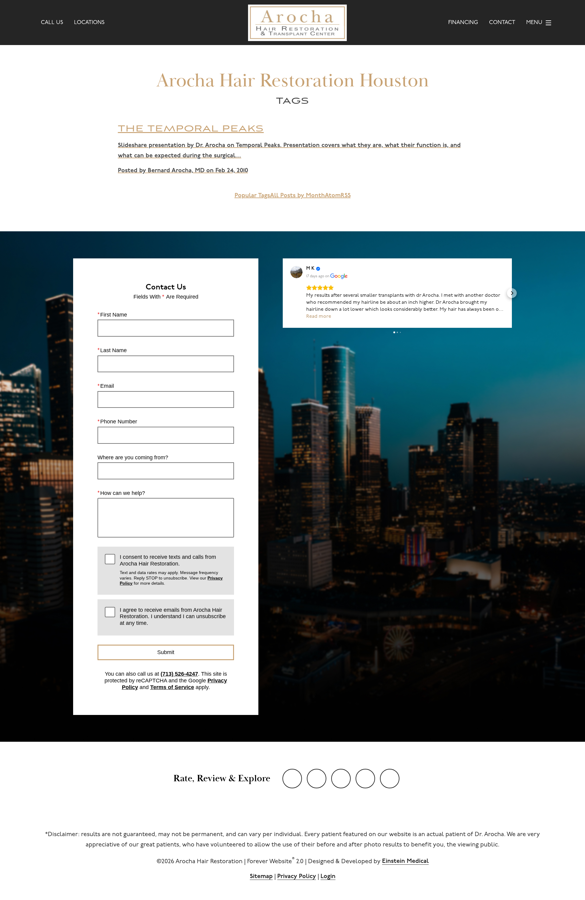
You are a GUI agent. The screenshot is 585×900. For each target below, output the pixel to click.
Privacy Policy (296, 877)
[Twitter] (316, 778)
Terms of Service (172, 687)
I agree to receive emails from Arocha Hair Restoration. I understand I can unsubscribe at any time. (173, 616)
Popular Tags (252, 196)
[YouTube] (292, 778)
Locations (89, 23)
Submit (165, 652)
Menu (534, 23)
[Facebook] (341, 778)
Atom (333, 196)
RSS (346, 196)
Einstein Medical (405, 861)
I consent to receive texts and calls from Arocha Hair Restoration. (171, 570)
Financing (463, 23)
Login (328, 877)
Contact (502, 23)
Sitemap (261, 877)
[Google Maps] (389, 778)
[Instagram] (365, 778)
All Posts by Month (297, 196)
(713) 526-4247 (179, 674)
